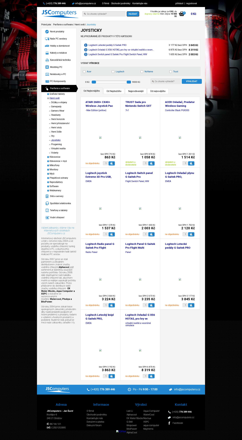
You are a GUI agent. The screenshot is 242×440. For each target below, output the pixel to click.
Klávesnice (55, 157)
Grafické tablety (57, 94)
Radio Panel (91, 252)
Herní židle (56, 131)
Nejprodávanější (136, 91)
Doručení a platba (95, 421)
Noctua (147, 418)
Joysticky (91, 24)
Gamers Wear (57, 110)
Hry (52, 136)
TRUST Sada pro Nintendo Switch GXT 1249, (138, 105)
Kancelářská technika (60, 60)
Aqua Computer (151, 411)
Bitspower (132, 425)
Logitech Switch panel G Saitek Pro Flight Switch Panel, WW (118, 54)
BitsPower (132, 429)
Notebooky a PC (58, 74)
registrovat (191, 3)
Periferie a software (63, 24)
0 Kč (193, 14)
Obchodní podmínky (120, 3)
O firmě (105, 3)
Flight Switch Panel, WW (137, 181)
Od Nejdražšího (114, 91)
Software (54, 186)
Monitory (54, 169)
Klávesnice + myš (58, 161)
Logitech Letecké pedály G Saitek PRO (107, 45)
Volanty (54, 152)
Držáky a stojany (59, 102)
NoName (149, 71)
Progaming (56, 144)
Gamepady (56, 106)
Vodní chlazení (57, 217)
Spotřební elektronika (60, 203)
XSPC (146, 421)
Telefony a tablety (59, 210)
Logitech (120, 71)
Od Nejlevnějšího (92, 91)
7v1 (127, 110)
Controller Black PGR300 (177, 110)
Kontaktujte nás (139, 3)
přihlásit (179, 3)
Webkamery (55, 190)
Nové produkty (57, 31)
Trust (175, 71)
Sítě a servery (56, 196)
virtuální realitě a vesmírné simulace (138, 324)
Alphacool (132, 414)
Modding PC (56, 67)
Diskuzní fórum (94, 425)
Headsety (56, 115)
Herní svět (80, 24)
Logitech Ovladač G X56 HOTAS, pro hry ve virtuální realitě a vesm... (121, 49)
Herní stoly (56, 127)
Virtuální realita (58, 148)
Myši (52, 173)
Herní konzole (58, 119)
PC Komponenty (58, 81)
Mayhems (148, 429)
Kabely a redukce (58, 52)
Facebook (178, 423)
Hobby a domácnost (60, 45)
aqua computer (151, 425)
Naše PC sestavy (58, 38)
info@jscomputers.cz (85, 3)
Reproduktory (56, 182)
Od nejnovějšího (158, 91)
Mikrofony (55, 165)
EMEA (88, 181)
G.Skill (129, 421)
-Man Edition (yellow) (96, 110)
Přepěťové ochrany (59, 178)
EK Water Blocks (135, 418)
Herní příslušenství (60, 123)
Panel (128, 252)
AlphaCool (132, 432)
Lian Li (130, 411)
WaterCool (148, 414)
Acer (89, 71)
